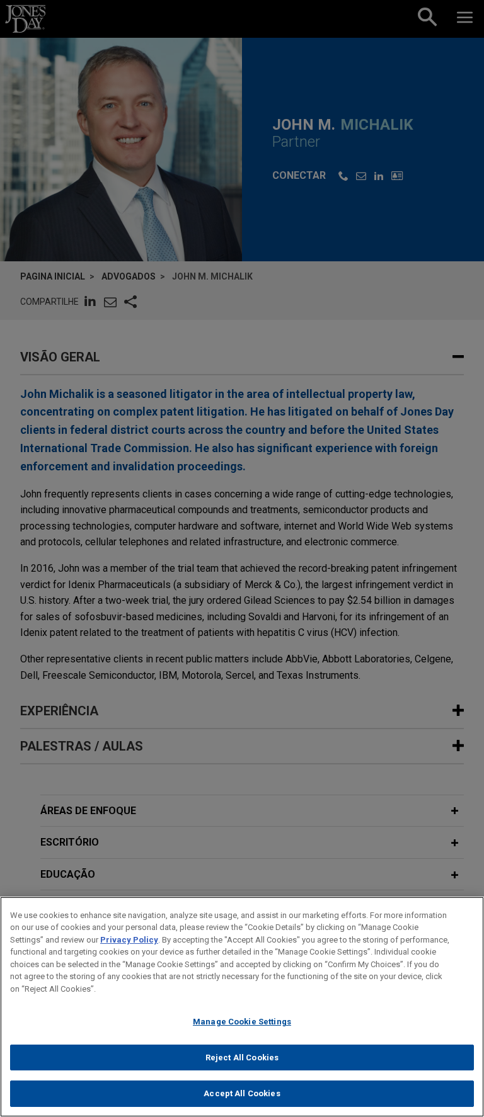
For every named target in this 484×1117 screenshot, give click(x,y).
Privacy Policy (129, 939)
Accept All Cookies (242, 1093)
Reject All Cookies (242, 1057)
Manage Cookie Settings (242, 1021)
